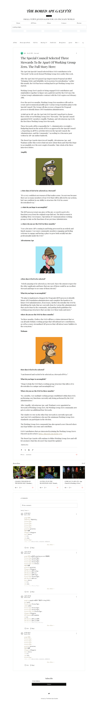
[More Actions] (76, 514)
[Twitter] (49, 693)
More (76, 42)
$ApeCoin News (24, 444)
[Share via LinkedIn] (29, 450)
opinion (70, 42)
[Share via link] (32, 450)
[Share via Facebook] (21, 450)
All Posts (15, 42)
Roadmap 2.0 (44, 42)
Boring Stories (62, 42)
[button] (83, 42)
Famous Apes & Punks (25, 42)
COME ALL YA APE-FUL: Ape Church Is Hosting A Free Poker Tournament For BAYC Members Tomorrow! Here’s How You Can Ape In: (73, 482)
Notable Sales (53, 42)
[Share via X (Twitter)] (25, 450)
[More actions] (76, 53)
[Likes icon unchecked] (25, 548)
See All (83, 463)
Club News (35, 42)
